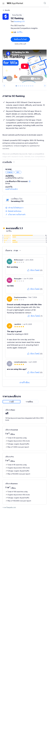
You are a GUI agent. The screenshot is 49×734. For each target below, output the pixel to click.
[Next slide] (45, 85)
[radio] (11, 401)
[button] (30, 181)
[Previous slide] (4, 85)
